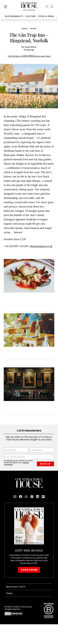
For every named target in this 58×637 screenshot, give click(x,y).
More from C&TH (15, 586)
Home (24, 28)
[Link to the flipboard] (43, 496)
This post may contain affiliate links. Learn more (29, 56)
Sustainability (14, 16)
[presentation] (56, 16)
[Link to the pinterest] (31, 496)
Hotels (33, 28)
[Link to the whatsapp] (26, 496)
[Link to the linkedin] (37, 496)
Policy (9, 593)
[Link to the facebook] (20, 496)
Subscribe (29, 569)
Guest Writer (30, 47)
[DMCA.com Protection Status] (22, 613)
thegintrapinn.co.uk (41, 246)
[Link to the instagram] (15, 496)
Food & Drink (46, 16)
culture (30, 16)
